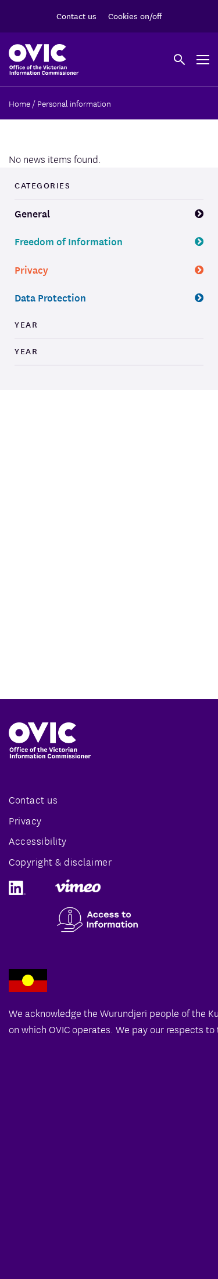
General (32, 213)
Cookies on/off (135, 15)
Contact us (76, 15)
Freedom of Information (69, 241)
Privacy (31, 269)
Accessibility (38, 840)
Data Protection (50, 297)
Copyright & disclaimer (60, 861)
